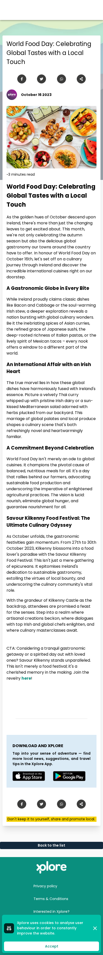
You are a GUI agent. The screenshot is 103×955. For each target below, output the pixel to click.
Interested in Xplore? (52, 911)
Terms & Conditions (51, 898)
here (26, 678)
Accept (51, 946)
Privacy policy (45, 886)
